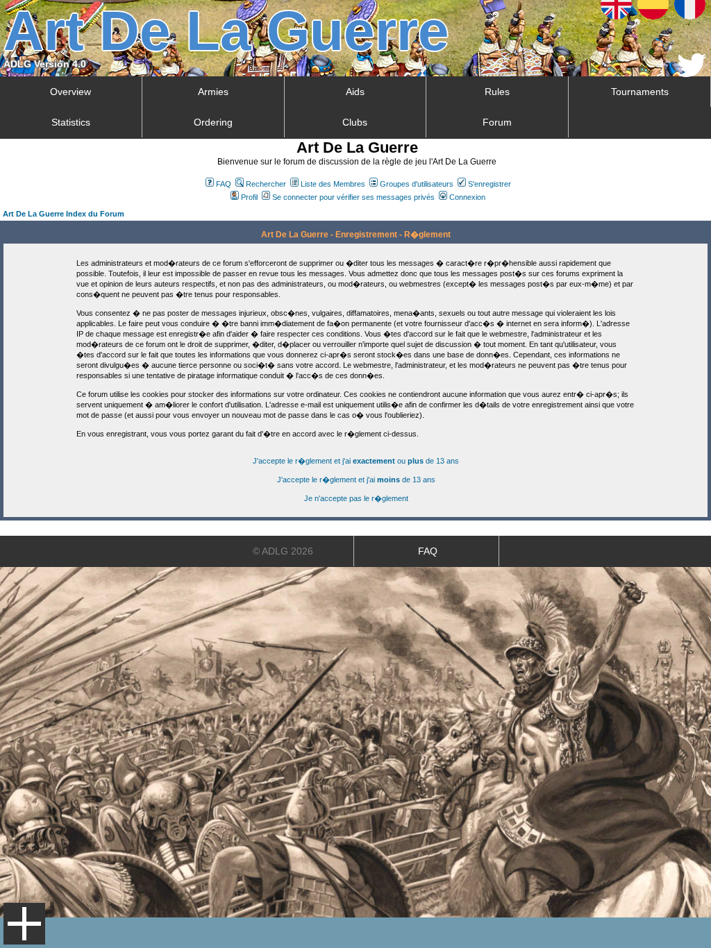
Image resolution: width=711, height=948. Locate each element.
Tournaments (640, 91)
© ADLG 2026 (283, 551)
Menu (24, 924)
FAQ (223, 184)
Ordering (213, 122)
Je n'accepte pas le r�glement (356, 498)
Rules (497, 91)
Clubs (354, 122)
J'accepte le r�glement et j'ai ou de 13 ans (356, 461)
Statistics (70, 122)
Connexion (467, 197)
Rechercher (266, 184)
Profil (249, 197)
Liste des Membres (333, 184)
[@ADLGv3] (692, 73)
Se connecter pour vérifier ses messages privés (353, 197)
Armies (213, 91)
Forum (497, 122)
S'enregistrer (489, 184)
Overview (70, 91)
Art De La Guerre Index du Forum (63, 214)
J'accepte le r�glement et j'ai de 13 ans (356, 479)
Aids (355, 91)
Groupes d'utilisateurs (416, 184)
